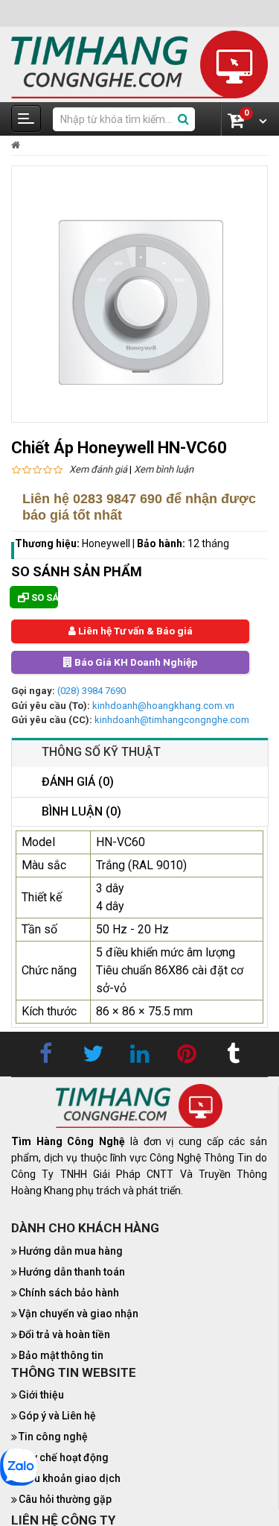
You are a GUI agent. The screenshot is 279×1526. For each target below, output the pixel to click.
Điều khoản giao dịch (70, 1480)
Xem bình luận (163, 469)
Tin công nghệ (53, 1438)
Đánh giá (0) (78, 782)
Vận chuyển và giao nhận (78, 1314)
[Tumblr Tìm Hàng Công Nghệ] (233, 1055)
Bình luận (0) (81, 812)
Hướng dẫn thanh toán (72, 1273)
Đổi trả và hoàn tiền (64, 1335)
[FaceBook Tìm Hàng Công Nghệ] (46, 1055)
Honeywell (107, 543)
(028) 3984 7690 (91, 691)
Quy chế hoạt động (64, 1459)
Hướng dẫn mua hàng (71, 1252)
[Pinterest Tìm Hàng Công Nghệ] (187, 1055)
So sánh (43, 597)
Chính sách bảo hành (69, 1293)
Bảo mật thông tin (61, 1356)
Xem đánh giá (98, 469)
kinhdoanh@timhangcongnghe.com (171, 720)
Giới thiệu (41, 1396)
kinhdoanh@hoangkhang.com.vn (163, 706)
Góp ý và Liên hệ (57, 1417)
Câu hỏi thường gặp (65, 1501)
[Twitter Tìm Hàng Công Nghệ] (93, 1055)
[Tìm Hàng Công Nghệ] (139, 63)
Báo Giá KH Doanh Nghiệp (135, 663)
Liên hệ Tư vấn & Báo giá (134, 631)
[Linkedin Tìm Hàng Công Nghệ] (140, 1055)
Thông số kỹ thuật (101, 752)
